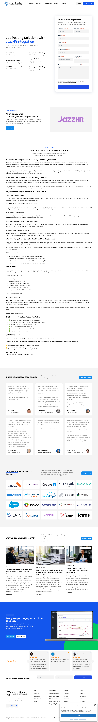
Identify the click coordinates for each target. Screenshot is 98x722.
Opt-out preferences (74, 719)
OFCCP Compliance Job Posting (35, 717)
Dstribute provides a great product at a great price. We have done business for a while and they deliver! (60, 661)
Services (38, 3)
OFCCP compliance (65, 302)
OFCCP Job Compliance (28, 548)
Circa (26, 263)
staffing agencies (42, 300)
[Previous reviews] (28, 661)
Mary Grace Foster (81, 654)
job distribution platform (79, 164)
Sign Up (83, 677)
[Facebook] (8, 705)
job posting (80, 163)
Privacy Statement (82, 719)
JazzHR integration (21, 341)
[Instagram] (12, 705)
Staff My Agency (59, 654)
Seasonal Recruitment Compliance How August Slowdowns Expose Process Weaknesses (18, 572)
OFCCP (41, 235)
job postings (39, 180)
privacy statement (71, 82)
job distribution (33, 172)
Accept (78, 715)
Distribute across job (15, 322)
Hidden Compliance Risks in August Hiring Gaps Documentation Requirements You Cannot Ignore (49, 572)
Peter (35, 654)
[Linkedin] (16, 705)
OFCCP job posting (34, 256)
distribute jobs (19, 354)
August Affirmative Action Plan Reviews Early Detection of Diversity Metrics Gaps (77, 570)
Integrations (48, 3)
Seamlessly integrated (14, 433)
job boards (46, 198)
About (31, 3)
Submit (74, 87)
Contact (64, 3)
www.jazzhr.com (17, 293)
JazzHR (49, 216)
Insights (56, 3)
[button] (95, 705)
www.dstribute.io (18, 313)
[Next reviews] (92, 661)
